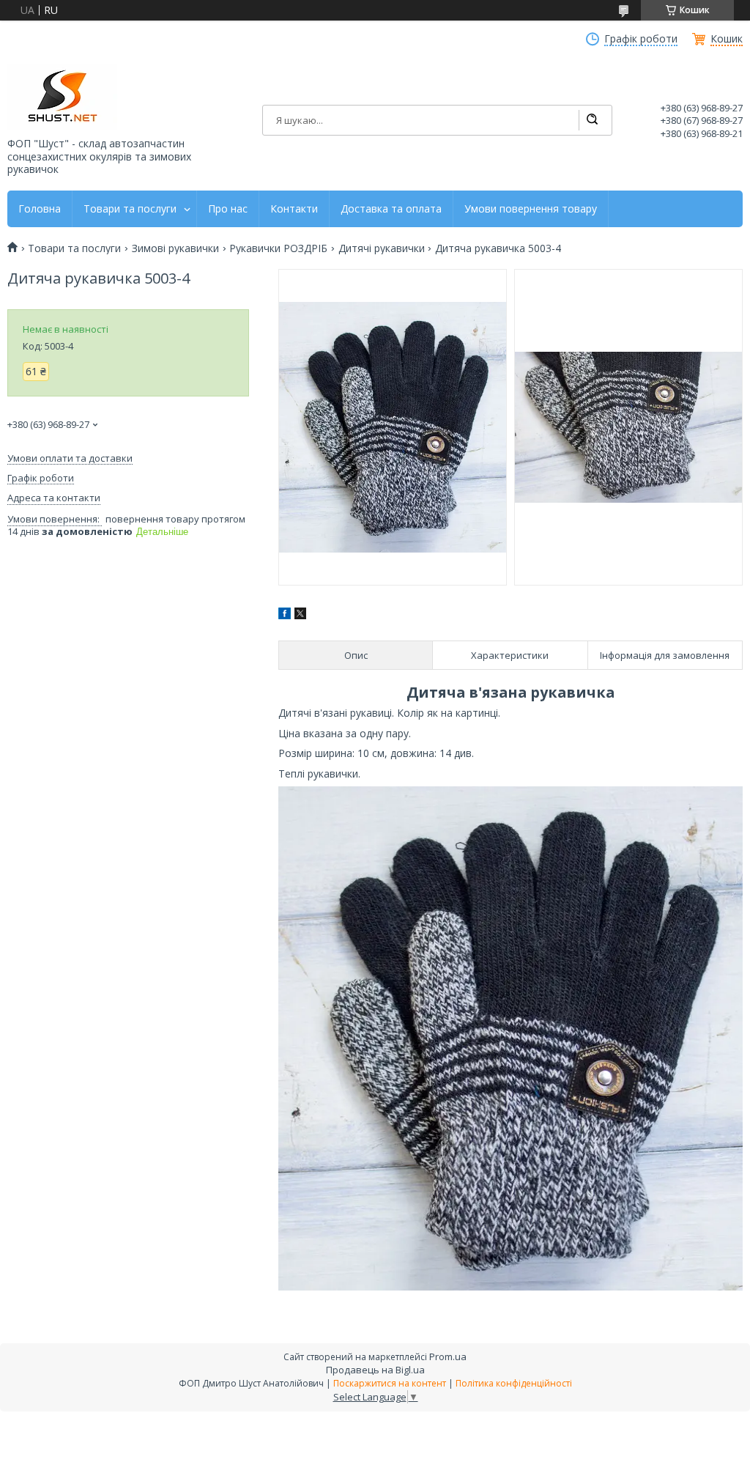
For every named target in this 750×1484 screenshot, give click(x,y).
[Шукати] (592, 120)
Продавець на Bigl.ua (375, 1369)
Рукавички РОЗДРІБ (278, 248)
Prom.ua (448, 1356)
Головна (39, 208)
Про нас (228, 208)
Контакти (294, 208)
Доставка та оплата (391, 208)
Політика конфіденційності (514, 1383)
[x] (300, 615)
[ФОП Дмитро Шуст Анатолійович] (62, 97)
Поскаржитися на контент (389, 1383)
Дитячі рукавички (381, 248)
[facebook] (284, 615)
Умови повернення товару (530, 208)
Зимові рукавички (175, 248)
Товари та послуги (130, 208)
